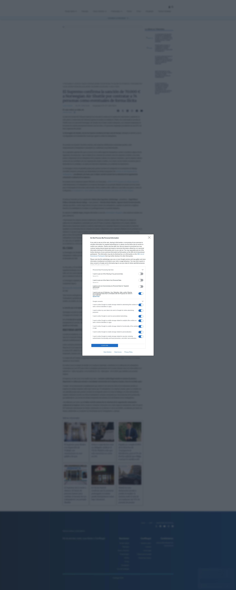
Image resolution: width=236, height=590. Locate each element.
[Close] (150, 238)
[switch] (140, 274)
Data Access (118, 352)
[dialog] (118, 295)
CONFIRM (104, 345)
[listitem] (118, 270)
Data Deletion (108, 352)
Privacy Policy (128, 352)
